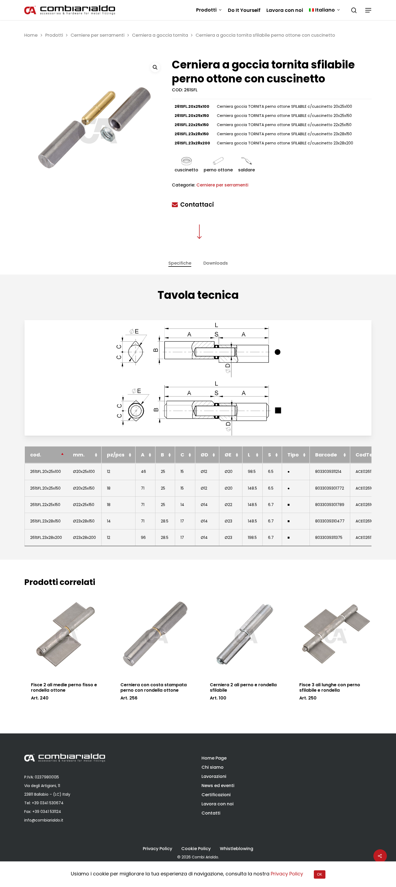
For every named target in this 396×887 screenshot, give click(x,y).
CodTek (366, 454)
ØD (204, 454)
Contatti (211, 813)
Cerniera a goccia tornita (160, 35)
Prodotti (206, 10)
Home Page (214, 758)
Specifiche (179, 263)
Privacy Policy (157, 849)
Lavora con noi (284, 10)
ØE (228, 454)
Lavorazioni (214, 776)
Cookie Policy (196, 849)
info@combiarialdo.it (43, 820)
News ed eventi (218, 785)
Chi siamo (213, 767)
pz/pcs (115, 454)
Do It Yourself (244, 10)
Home (31, 35)
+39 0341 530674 (48, 803)
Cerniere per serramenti (97, 35)
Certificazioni (216, 795)
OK (319, 874)
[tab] (180, 263)
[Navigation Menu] (368, 10)
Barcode (326, 454)
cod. (35, 454)
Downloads (215, 263)
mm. (79, 454)
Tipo (293, 454)
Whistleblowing (236, 849)
